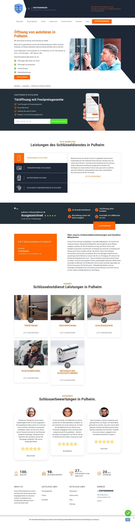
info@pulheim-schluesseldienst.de (44, 10)
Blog (87, 21)
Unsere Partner (66, 21)
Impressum (53, 21)
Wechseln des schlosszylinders (67, 372)
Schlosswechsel (31, 371)
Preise (43, 21)
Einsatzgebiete (32, 21)
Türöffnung (31, 326)
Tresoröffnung (67, 326)
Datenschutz (73, 495)
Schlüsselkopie (104, 326)
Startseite (19, 21)
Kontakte (79, 21)
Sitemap (72, 504)
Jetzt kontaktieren (93, 176)
